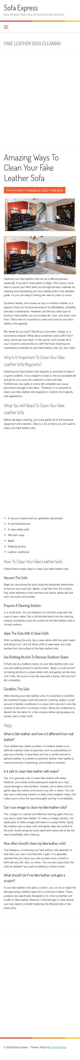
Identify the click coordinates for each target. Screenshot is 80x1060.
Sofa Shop (57, 190)
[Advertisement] (40, 102)
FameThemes (58, 1047)
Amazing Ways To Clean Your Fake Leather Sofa (31, 167)
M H (20, 190)
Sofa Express (21, 7)
